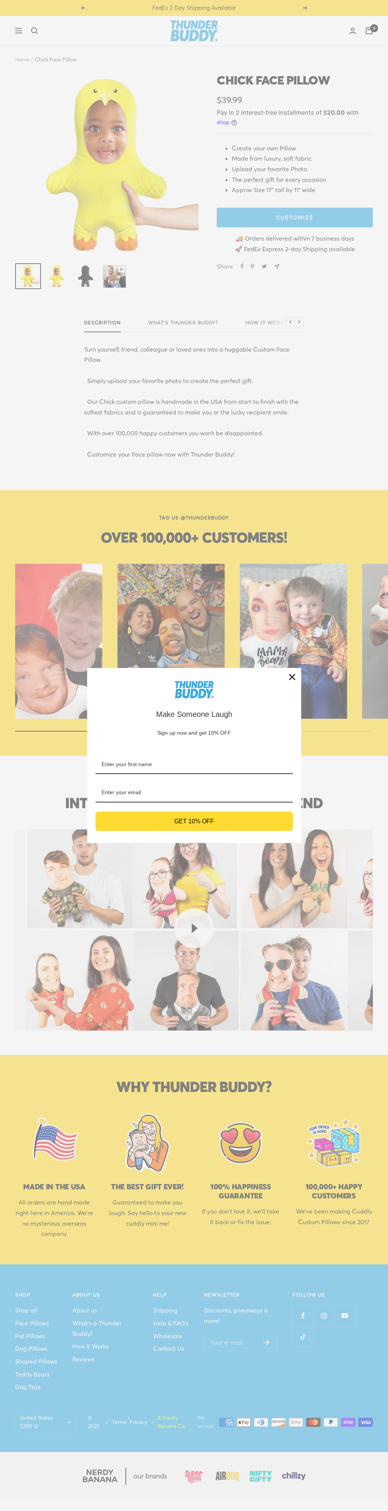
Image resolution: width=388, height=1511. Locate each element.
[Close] (292, 677)
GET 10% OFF (194, 821)
